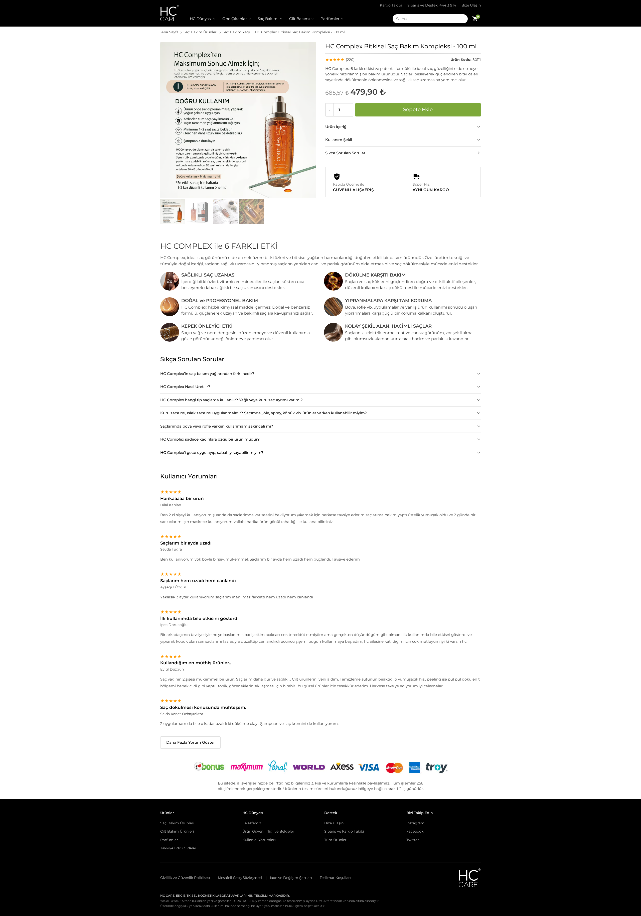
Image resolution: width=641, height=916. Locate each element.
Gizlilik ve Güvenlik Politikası (185, 878)
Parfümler (330, 18)
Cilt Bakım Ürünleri (177, 831)
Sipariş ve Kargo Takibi (344, 831)
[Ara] (398, 19)
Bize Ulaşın (471, 5)
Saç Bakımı (268, 18)
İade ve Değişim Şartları (291, 878)
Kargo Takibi (391, 5)
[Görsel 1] (172, 211)
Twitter (412, 840)
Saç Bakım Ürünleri (201, 32)
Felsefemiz (251, 823)
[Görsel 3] (225, 211)
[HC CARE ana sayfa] (173, 13)
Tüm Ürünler (335, 840)
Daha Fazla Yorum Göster (190, 742)
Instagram (415, 823)
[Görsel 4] (251, 211)
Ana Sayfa (170, 32)
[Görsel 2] (199, 211)
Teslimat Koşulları (335, 878)
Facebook (414, 831)
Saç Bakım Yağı (236, 32)
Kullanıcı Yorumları (259, 840)
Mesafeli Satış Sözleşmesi (240, 878)
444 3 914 (431, 5)
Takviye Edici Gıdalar (178, 848)
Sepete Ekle (418, 109)
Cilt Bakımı (299, 18)
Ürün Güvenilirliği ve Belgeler (268, 831)
